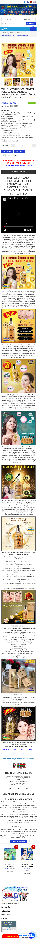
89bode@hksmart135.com (18, 785)
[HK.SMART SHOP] (18, 16)
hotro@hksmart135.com (18, 783)
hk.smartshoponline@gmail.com (18, 781)
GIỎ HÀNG (19, 151)
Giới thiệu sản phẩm (18, 172)
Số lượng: (4, 145)
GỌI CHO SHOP (12, 936)
